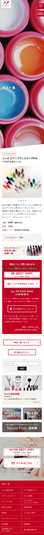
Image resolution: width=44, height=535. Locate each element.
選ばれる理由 (6, 507)
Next (39, 182)
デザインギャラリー (9, 496)
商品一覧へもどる (21, 342)
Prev (5, 182)
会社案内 (5, 524)
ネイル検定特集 (7, 490)
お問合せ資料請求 (41, 13)
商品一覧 (6, 484)
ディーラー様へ (7, 501)
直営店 (4, 513)
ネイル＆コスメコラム (10, 518)
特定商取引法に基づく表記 (7, 530)
